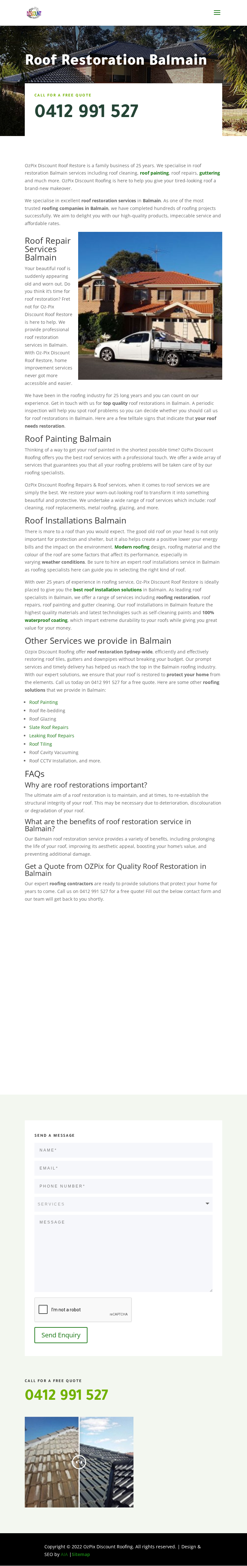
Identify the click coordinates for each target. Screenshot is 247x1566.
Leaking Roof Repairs (51, 736)
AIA (64, 1554)
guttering (209, 173)
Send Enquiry (60, 1335)
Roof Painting (43, 702)
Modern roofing (132, 547)
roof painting (154, 173)
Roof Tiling (40, 744)
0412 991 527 (86, 114)
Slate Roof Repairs (49, 727)
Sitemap (81, 1554)
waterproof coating (46, 620)
